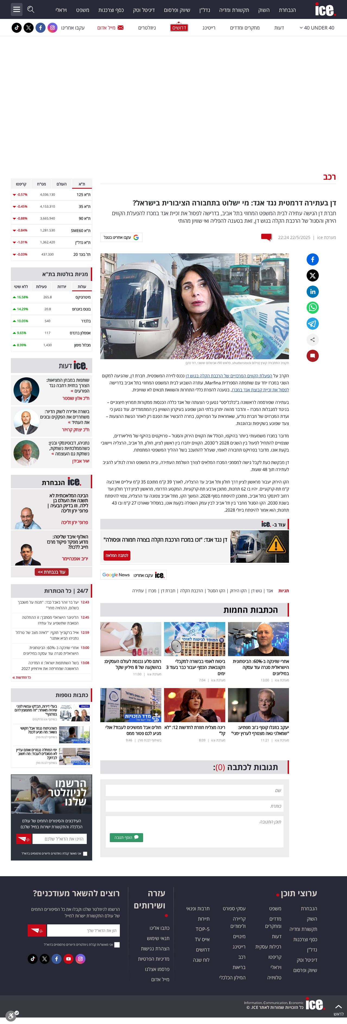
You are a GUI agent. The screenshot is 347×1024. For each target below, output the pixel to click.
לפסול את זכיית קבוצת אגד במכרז (260, 390)
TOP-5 (203, 929)
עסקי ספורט (234, 908)
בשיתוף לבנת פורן (149, 740)
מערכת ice (326, 237)
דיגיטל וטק (144, 10)
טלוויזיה (274, 977)
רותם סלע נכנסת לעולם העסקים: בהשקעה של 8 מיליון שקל (132, 664)
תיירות (204, 918)
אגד (269, 591)
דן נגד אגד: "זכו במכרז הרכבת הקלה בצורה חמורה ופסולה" (165, 539)
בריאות (239, 967)
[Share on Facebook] (313, 259)
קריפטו (274, 957)
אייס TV (202, 939)
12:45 (85, 617)
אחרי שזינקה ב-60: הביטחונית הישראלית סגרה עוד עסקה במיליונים (261, 667)
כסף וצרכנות (111, 10)
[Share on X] (313, 275)
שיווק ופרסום (177, 10)
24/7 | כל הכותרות (66, 590)
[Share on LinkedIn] (313, 292)
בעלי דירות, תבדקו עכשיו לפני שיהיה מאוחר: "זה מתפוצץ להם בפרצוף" (36, 710)
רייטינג (209, 27)
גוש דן (256, 591)
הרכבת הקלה (191, 591)
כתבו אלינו (159, 928)
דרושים (203, 949)
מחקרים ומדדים (245, 27)
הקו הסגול (216, 591)
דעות (279, 27)
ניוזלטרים (147, 27)
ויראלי (61, 10)
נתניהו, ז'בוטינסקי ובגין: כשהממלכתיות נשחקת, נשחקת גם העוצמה (69, 448)
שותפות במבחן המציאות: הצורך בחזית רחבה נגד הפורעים (67, 385)
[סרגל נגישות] (12, 1017)
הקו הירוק (238, 591)
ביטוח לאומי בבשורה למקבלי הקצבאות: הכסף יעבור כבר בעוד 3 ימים (195, 667)
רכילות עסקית (268, 946)
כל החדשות (23, 677)
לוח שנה (201, 960)
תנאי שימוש (158, 938)
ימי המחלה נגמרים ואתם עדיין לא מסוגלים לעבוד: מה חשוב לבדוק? (36, 753)
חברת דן (168, 591)
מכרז (152, 591)
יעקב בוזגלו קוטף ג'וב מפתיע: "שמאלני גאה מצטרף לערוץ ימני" (260, 730)
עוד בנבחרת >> (51, 572)
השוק (264, 10)
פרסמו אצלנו (157, 969)
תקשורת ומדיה (234, 10)
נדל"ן (205, 10)
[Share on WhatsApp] (313, 308)
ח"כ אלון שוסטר (76, 398)
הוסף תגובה (123, 837)
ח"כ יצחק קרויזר (75, 430)
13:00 (85, 647)
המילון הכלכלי (232, 977)
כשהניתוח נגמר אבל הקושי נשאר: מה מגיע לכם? (38, 730)
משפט (82, 10)
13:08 (85, 662)
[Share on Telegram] (313, 324)
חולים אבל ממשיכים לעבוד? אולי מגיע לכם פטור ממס (133, 730)
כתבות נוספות (72, 695)
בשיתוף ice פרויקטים (45, 719)
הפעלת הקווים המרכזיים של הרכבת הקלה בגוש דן (229, 376)
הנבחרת (287, 10)
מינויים (239, 936)
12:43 (85, 602)
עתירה (138, 591)
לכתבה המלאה (117, 555)
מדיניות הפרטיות (153, 959)
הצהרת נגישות (155, 948)
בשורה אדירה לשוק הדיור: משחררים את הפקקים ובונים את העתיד (64, 416)
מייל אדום (106, 27)
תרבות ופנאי (198, 908)
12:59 (85, 632)
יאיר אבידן (80, 461)
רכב (329, 176)
